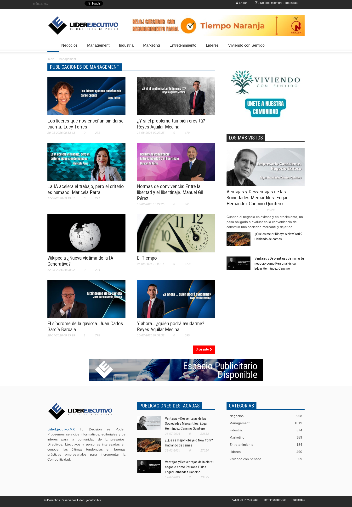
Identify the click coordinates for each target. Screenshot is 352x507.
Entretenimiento (181, 47)
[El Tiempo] (176, 240)
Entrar (242, 3)
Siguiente (203, 349)
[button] (300, 45)
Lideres (211, 47)
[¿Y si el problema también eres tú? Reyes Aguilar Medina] (176, 99)
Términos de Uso (274, 499)
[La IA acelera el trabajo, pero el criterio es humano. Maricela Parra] (86, 165)
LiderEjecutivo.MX (61, 429)
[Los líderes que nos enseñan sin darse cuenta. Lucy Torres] (86, 99)
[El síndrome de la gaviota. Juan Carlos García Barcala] (86, 302)
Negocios (68, 47)
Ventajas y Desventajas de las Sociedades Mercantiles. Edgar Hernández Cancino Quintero (257, 197)
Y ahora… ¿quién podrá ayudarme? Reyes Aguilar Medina (170, 326)
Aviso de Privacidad (245, 499)
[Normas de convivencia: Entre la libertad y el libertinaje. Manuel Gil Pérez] (176, 165)
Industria (125, 47)
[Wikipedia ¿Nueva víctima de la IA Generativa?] (86, 236)
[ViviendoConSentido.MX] (80, 26)
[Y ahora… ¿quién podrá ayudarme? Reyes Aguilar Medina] (176, 302)
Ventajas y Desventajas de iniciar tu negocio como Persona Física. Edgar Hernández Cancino (279, 263)
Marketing (150, 47)
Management (97, 47)
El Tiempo (147, 258)
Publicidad (298, 499)
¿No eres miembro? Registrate (278, 3)
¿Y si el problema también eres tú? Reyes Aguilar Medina (171, 124)
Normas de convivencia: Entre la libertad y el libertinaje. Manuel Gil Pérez (170, 192)
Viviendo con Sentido (246, 45)
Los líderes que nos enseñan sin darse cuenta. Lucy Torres (85, 124)
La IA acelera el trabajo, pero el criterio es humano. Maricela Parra (85, 189)
